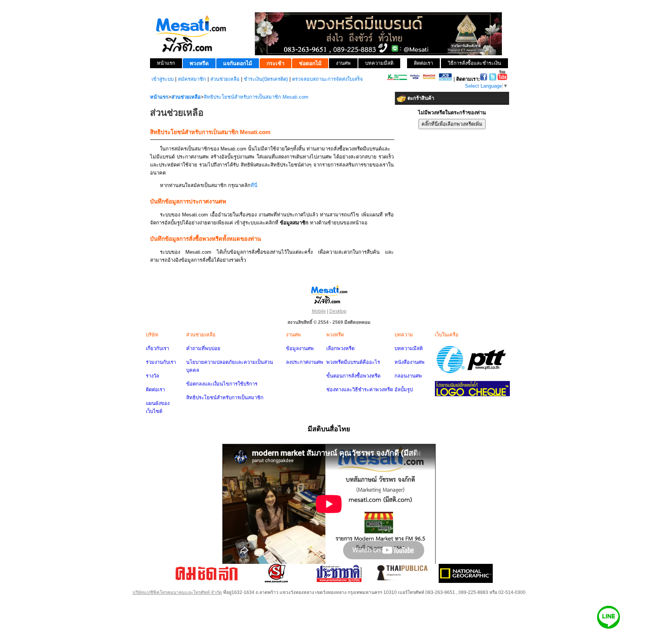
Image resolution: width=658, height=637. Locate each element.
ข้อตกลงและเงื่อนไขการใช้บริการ (221, 384)
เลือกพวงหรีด (340, 348)
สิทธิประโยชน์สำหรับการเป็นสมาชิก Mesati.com (256, 97)
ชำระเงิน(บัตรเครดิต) (266, 79)
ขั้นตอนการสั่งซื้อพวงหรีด (353, 376)
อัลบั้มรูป (403, 389)
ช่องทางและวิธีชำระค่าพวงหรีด (359, 389)
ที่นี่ (254, 185)
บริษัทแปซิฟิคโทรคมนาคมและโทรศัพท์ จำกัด (177, 592)
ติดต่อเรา (155, 389)
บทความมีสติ (408, 348)
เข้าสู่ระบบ (163, 79)
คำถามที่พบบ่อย (203, 348)
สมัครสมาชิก (192, 79)
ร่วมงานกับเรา (161, 362)
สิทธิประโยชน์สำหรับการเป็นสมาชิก (225, 397)
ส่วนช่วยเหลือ (225, 79)
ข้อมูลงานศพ (300, 348)
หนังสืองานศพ (409, 362)
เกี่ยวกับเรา (157, 348)
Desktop (338, 311)
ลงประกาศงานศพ (304, 362)
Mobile (319, 311)
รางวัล (152, 376)
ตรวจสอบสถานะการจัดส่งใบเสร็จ (327, 79)
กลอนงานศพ (408, 376)
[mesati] (329, 294)
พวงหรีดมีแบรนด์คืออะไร (353, 362)
